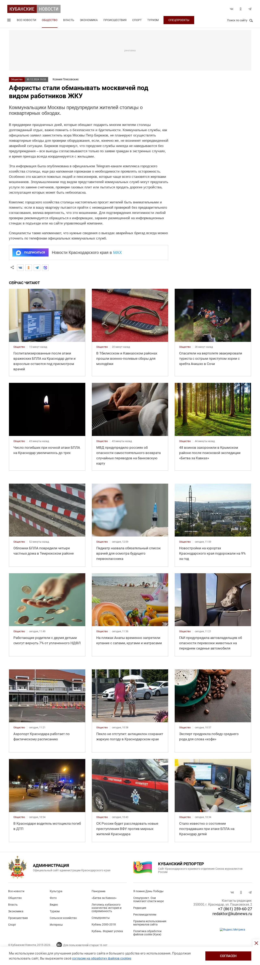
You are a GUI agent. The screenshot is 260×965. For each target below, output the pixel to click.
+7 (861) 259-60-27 (235, 908)
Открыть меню (9, 21)
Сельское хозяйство (63, 918)
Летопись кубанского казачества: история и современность (106, 908)
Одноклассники (241, 9)
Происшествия (115, 20)
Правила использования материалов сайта (149, 923)
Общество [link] (19, 347)
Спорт (137, 20)
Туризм (153, 20)
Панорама (98, 891)
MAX (117, 252)
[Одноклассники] (28, 267)
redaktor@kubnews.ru (232, 913)
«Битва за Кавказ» (104, 898)
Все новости (26, 20)
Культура (56, 891)
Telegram (250, 9)
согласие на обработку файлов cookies (101, 958)
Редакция (139, 907)
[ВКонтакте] (20, 267)
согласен (228, 956)
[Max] (45, 267)
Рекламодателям (144, 914)
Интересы (56, 924)
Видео (54, 904)
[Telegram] (37, 267)
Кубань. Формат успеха (107, 931)
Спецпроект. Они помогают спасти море (148, 899)
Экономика (89, 20)
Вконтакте (232, 9)
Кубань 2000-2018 (104, 924)
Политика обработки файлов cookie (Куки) (147, 933)
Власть (68, 20)
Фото (53, 898)
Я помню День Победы (148, 891)
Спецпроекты (178, 20)
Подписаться (34, 252)
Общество (49, 20)
